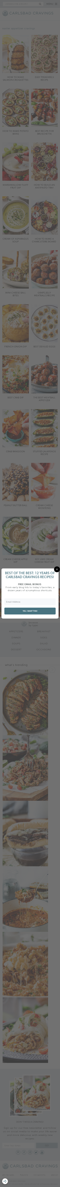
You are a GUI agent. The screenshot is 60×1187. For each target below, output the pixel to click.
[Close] (57, 569)
